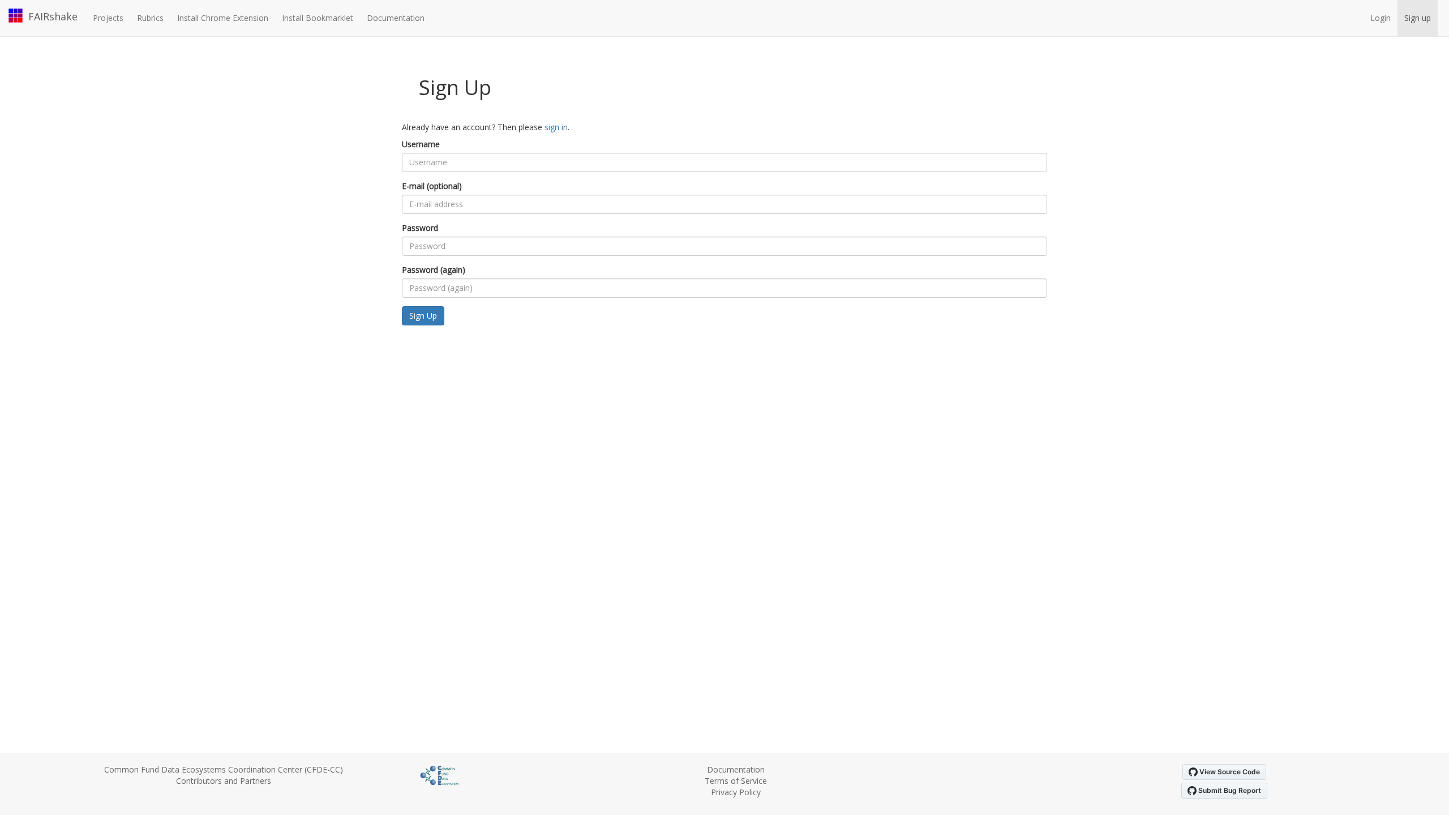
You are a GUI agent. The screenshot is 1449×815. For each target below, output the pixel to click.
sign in (556, 127)
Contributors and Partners (223, 780)
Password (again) (433, 269)
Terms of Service (736, 780)
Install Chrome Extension (222, 17)
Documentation (396, 17)
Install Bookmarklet (317, 17)
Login (1380, 17)
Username (421, 144)
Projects (108, 17)
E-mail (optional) (432, 186)
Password (420, 227)
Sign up (1417, 17)
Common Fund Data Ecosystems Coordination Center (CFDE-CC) (223, 769)
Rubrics (150, 17)
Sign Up (423, 315)
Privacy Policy (736, 792)
